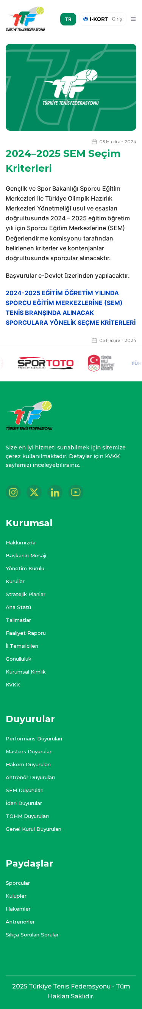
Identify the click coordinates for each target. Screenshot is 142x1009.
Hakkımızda (21, 542)
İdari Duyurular (24, 803)
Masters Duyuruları (29, 751)
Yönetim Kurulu (25, 568)
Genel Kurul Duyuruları (33, 829)
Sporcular (18, 883)
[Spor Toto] (39, 363)
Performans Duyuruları (34, 738)
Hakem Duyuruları (28, 764)
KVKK (13, 685)
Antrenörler (20, 922)
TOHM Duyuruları (27, 816)
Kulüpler (16, 896)
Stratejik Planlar (25, 594)
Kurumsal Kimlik (26, 672)
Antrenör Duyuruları (30, 777)
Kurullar (15, 581)
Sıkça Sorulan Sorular (32, 935)
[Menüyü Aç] (133, 19)
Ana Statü (18, 607)
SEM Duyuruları (25, 790)
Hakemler (18, 909)
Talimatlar (18, 620)
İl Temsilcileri (22, 646)
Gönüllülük (18, 659)
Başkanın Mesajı (26, 555)
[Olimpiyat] (94, 363)
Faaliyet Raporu (26, 633)
